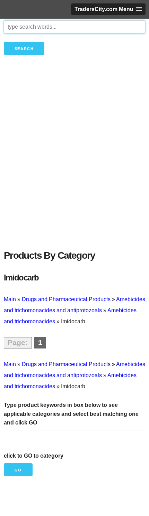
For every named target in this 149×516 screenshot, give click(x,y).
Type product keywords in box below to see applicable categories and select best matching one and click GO (71, 414)
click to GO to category (33, 456)
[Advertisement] (74, 164)
